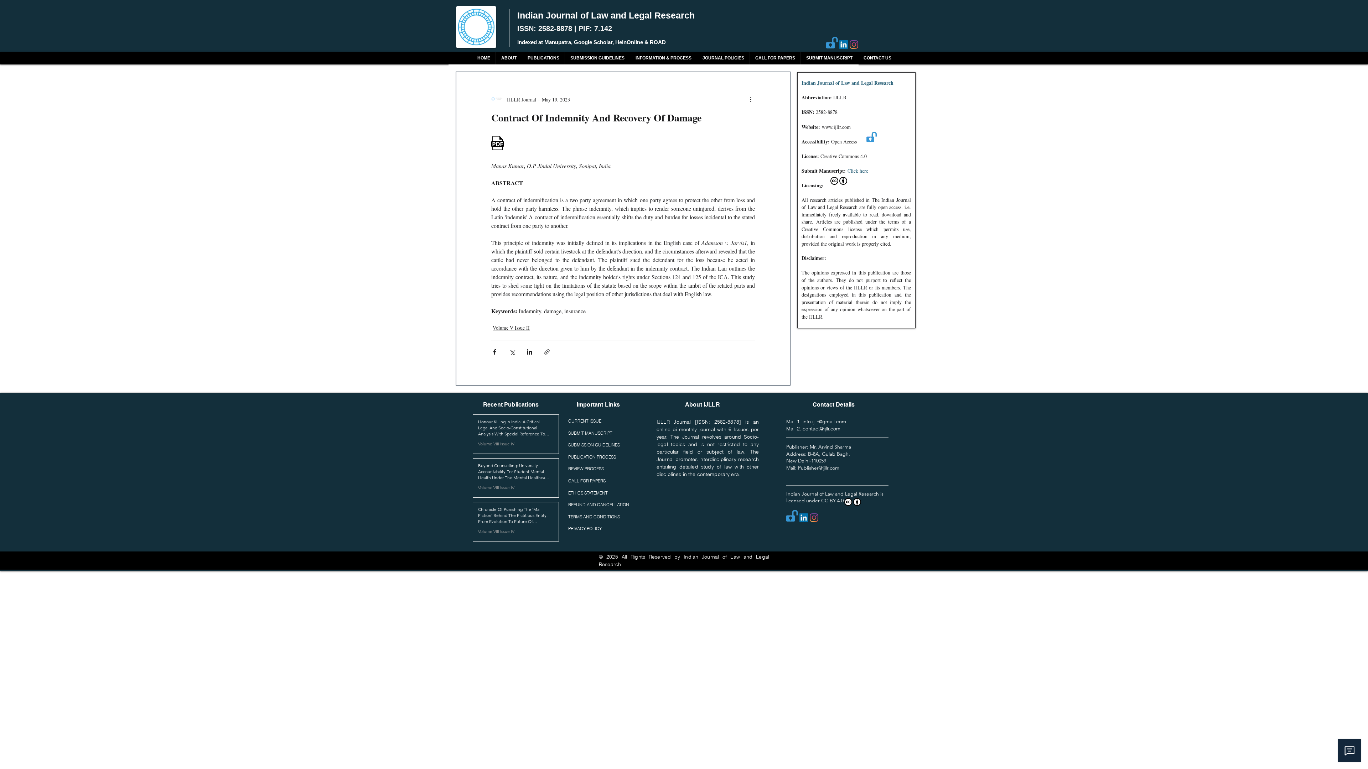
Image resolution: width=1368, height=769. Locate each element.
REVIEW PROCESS (586, 468)
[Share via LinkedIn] (529, 352)
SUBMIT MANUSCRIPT (590, 433)
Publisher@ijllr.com (818, 468)
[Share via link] (547, 352)
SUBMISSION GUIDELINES (594, 445)
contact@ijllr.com (821, 428)
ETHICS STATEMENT (588, 493)
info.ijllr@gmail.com (824, 421)
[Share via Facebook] (494, 352)
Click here (858, 170)
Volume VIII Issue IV (496, 443)
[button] (543, 58)
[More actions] (750, 99)
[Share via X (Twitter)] (512, 352)
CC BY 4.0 (833, 500)
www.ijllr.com (836, 127)
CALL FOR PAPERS (587, 480)
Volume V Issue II (511, 327)
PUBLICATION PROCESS (592, 457)
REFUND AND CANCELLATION (598, 504)
